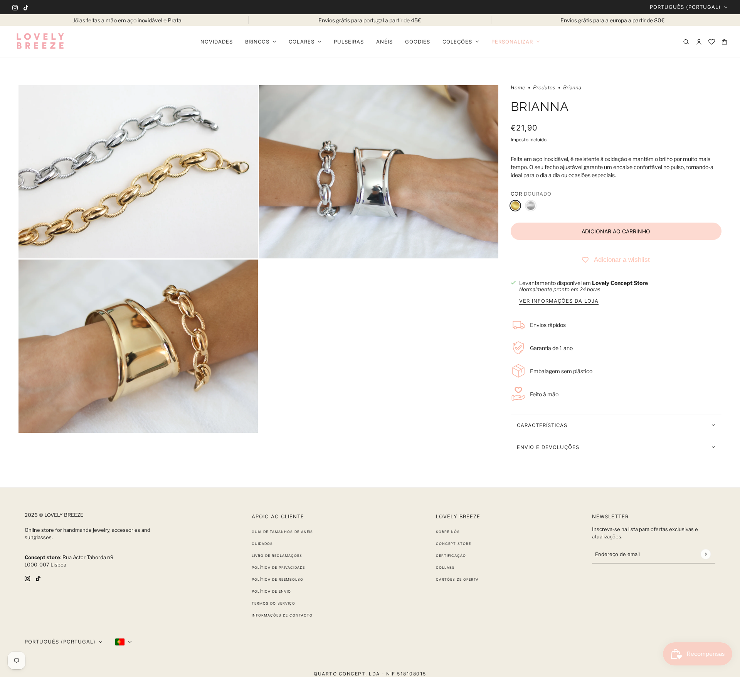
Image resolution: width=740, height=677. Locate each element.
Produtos (544, 87)
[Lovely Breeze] (40, 41)
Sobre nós (448, 532)
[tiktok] (26, 7)
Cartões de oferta (457, 579)
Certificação (451, 555)
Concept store (453, 543)
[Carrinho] (724, 42)
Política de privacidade (278, 567)
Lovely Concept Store (620, 283)
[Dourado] (515, 205)
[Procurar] (686, 42)
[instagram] (15, 7)
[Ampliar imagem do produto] (138, 171)
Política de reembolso (277, 579)
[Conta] (699, 42)
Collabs (445, 567)
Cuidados (262, 543)
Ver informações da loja (559, 301)
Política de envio (271, 591)
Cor (531, 194)
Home (518, 87)
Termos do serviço (273, 603)
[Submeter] (705, 554)
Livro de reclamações (277, 555)
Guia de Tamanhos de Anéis (282, 532)
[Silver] (530, 205)
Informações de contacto (282, 615)
